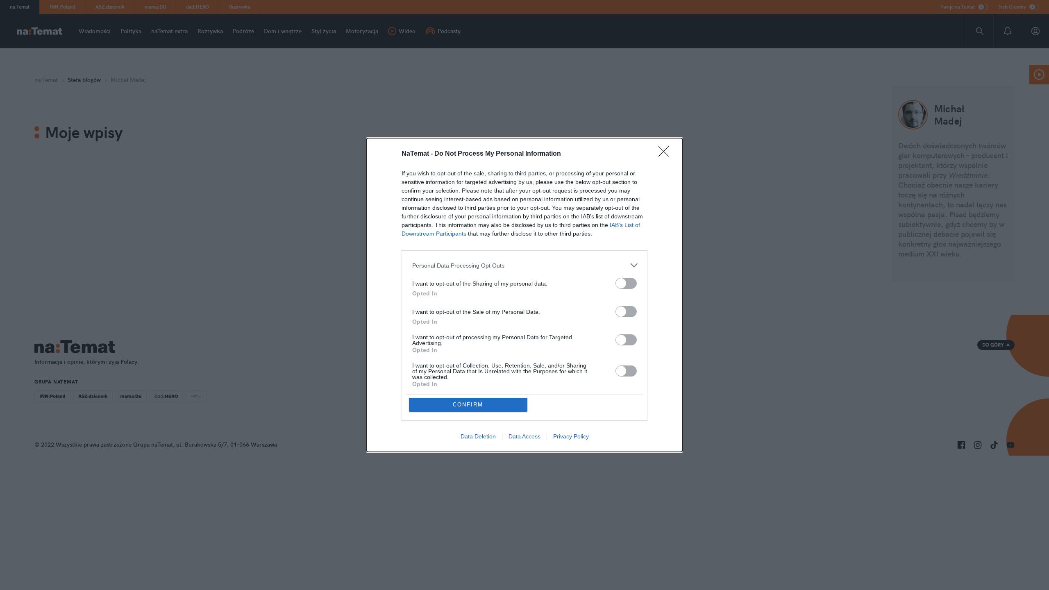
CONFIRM (468, 405)
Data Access (524, 436)
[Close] (666, 154)
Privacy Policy (571, 436)
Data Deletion (478, 436)
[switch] (626, 283)
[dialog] (524, 295)
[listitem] (524, 265)
